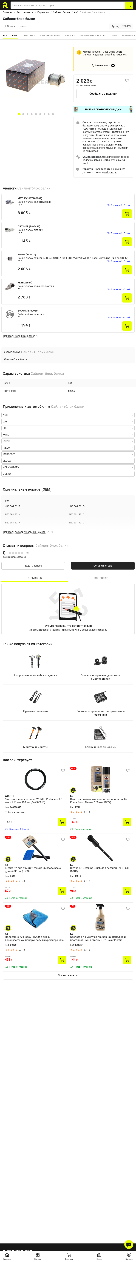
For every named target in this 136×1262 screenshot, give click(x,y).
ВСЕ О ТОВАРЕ (10, 35)
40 (23, 881)
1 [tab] (19, 114)
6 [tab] (40, 114)
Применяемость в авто (93, 35)
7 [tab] (44, 114)
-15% (8, 837)
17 (88, 881)
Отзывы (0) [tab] (35, 578)
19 (88, 812)
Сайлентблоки (61, 12)
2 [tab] (23, 114)
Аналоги (70, 35)
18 (23, 950)
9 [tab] (53, 114)
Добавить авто (100, 65)
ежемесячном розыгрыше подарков (86, 629)
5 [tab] (36, 114)
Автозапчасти (25, 12)
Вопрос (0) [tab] (101, 578)
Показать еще (66, 975)
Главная (7, 12)
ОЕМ (114, 35)
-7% (72, 906)
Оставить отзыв (103, 565)
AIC (76, 12)
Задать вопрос (33, 565)
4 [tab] (32, 114)
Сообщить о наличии (103, 93)
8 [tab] (49, 114)
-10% (73, 768)
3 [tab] (27, 114)
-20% (8, 906)
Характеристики (50, 35)
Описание (29, 35)
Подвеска (43, 12)
